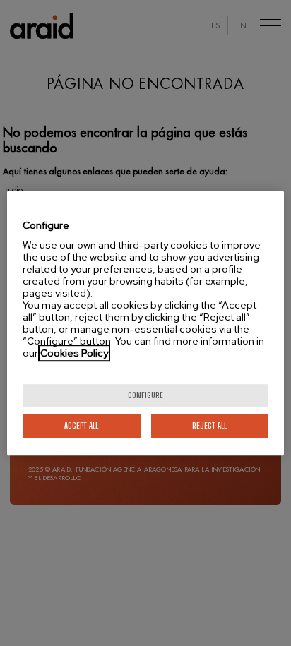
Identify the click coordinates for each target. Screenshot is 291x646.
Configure (145, 395)
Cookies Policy (74, 353)
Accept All (81, 425)
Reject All (209, 425)
